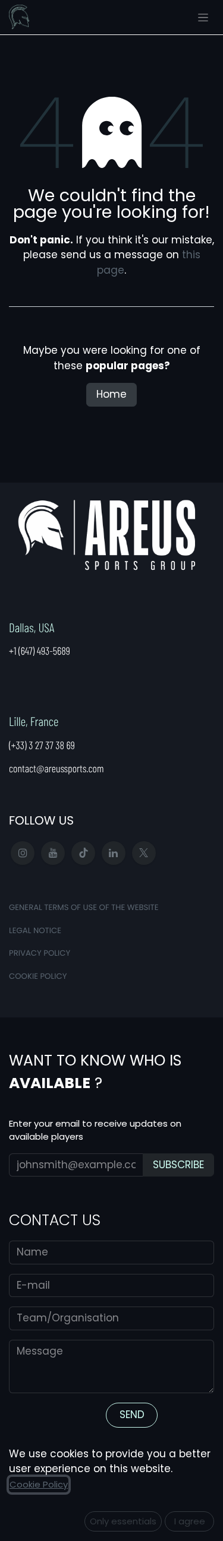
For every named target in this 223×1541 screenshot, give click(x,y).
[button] (178, 1165)
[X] (144, 853)
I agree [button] (189, 1521)
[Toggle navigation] (203, 17)
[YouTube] (53, 853)
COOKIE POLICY (38, 976)
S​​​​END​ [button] (132, 1414)
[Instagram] (22, 853)
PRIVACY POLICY (39, 953)
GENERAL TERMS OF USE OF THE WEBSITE (83, 907)
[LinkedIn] (113, 853)
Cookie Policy (39, 1484)
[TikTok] (83, 853)
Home (111, 394)
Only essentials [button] (123, 1521)
